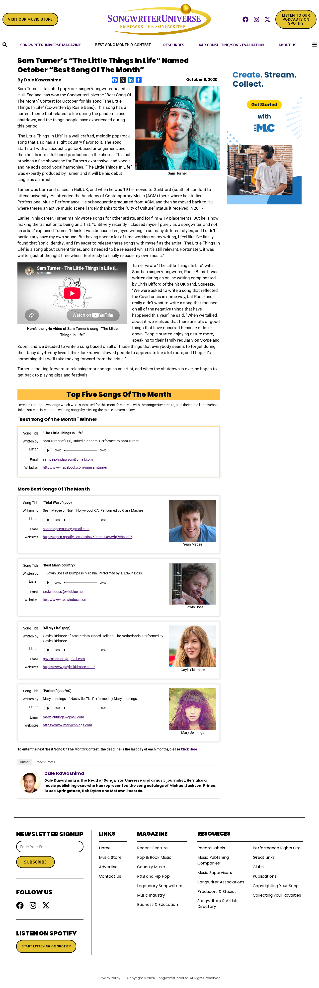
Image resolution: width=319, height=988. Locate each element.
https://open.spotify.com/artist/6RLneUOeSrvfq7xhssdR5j (88, 537)
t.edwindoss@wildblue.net (63, 592)
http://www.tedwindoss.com (65, 600)
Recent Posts (45, 762)
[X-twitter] (267, 19)
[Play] (48, 450)
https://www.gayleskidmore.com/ (69, 667)
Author (24, 762)
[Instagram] (256, 19)
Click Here (189, 749)
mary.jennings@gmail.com (63, 717)
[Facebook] (245, 19)
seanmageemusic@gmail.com (66, 529)
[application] (75, 450)
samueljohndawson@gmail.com (68, 459)
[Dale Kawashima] (30, 782)
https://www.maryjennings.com (67, 725)
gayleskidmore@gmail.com (64, 659)
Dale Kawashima (64, 773)
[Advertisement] (264, 279)
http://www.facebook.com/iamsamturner (75, 467)
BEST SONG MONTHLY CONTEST (123, 45)
